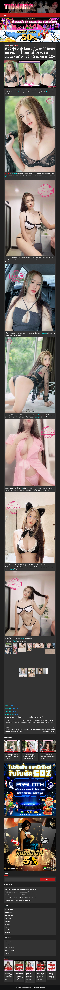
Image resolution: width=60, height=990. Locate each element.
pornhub (22, 720)
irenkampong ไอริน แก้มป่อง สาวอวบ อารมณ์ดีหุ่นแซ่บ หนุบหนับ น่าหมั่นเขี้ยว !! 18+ (17, 729)
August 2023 (8, 918)
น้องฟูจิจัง (14, 711)
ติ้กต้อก (27, 720)
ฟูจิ (9, 722)
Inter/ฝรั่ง (7, 944)
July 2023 (7, 921)
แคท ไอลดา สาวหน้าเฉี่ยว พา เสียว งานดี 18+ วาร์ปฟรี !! (18, 900)
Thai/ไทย (15, 45)
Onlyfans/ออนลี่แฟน (9, 45)
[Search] (55, 14)
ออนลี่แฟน (42, 722)
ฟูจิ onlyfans (17, 722)
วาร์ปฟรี (33, 722)
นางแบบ (7, 722)
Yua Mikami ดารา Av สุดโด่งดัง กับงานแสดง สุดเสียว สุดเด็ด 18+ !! (20, 889)
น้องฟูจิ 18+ (40, 720)
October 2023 (8, 912)
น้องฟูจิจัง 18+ (51, 720)
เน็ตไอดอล (48, 722)
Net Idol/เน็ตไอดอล (9, 749)
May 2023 (7, 927)
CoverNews (35, 987)
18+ (8, 720)
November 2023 (9, 909)
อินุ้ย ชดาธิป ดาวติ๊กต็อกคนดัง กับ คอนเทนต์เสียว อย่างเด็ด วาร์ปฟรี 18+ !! (43, 729)
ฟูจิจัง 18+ (25, 722)
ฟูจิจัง (16, 714)
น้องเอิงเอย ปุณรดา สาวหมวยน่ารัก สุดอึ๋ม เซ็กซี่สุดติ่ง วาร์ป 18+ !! (12, 756)
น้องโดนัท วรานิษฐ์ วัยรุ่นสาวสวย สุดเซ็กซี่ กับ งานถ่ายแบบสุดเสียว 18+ (29, 756)
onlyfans (18, 720)
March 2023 (8, 932)
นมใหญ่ (31, 720)
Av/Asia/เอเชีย (8, 942)
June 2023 (7, 924)
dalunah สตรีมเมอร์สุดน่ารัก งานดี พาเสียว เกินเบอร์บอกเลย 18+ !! (48, 756)
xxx (25, 720)
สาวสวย (24, 717)
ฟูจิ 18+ (12, 722)
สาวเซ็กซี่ (38, 722)
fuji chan (11, 705)
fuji (10, 720)
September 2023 (9, 915)
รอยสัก (29, 722)
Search (6, 874)
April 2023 (7, 929)
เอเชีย (52, 722)
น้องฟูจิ (35, 720)
